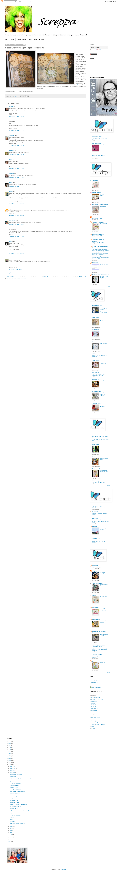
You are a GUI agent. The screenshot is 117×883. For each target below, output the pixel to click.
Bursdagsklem (103, 206)
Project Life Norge (96, 192)
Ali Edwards (95, 511)
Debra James (95, 607)
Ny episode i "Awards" (15, 781)
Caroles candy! (13, 796)
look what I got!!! (14, 787)
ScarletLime (94, 701)
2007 (10, 841)
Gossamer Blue (96, 538)
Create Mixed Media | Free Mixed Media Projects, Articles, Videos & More (100, 436)
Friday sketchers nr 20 (15, 798)
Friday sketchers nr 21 (15, 783)
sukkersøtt (78, 85)
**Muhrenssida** (96, 354)
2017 (10, 745)
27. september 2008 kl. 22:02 (16, 116)
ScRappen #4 (13, 776)
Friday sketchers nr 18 (15, 815)
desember (12, 766)
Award (11, 819)
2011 (10, 758)
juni (11, 830)
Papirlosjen (95, 262)
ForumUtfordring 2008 (15, 789)
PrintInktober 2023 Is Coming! (98, 482)
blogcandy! (12, 821)
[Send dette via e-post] (21, 96)
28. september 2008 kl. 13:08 (16, 177)
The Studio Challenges (98, 222)
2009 (10, 762)
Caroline (11, 173)
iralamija (94, 595)
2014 (10, 751)
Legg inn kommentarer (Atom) (19, 278)
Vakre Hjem (94, 721)
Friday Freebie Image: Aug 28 (98, 507)
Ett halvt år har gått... (104, 144)
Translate (102, 49)
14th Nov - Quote (103, 223)
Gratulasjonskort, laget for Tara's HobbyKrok (103, 394)
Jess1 (92, 719)
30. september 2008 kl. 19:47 (16, 236)
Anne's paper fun (96, 379)
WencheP (11, 150)
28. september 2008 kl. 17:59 (16, 215)
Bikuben (93, 703)
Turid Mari (11, 135)
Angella (11, 106)
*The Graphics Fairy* (97, 506)
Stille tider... (94, 156)
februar (12, 839)
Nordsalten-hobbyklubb (98, 234)
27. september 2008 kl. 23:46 (16, 145)
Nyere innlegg (9, 276)
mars (11, 837)
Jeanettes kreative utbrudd (98, 724)
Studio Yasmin (95, 360)
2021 (10, 741)
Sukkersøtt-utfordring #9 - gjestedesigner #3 (20, 778)
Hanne (11, 191)
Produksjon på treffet (15, 802)
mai (11, 832)
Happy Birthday (103, 380)
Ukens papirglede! (14, 800)
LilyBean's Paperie (97, 654)
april (11, 835)
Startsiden (45, 276)
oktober (12, 770)
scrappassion (95, 571)
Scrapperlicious (96, 619)
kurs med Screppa (21, 39)
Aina (92, 726)
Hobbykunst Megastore (97, 699)
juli (11, 828)
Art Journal (42, 39)
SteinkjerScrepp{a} (97, 136)
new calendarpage (14, 785)
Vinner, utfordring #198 (97, 235)
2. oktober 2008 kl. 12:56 (15, 269)
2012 (10, 756)
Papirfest (94, 526)
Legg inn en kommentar (13, 273)
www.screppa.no (96, 143)
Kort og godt (94, 708)
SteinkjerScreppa (32, 39)
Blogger (64, 869)
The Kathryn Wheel (97, 469)
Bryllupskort (102, 182)
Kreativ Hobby (94, 710)
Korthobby (94, 705)
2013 (10, 754)
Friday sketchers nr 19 (15, 806)
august (11, 826)
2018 (10, 743)
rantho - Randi (95, 317)
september (12, 772)
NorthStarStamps (95, 697)
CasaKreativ (94, 681)
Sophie (93, 728)
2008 (10, 764)
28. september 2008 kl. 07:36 (16, 154)
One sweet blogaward (15, 793)
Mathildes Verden (95, 717)
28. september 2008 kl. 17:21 (16, 203)
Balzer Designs (96, 481)
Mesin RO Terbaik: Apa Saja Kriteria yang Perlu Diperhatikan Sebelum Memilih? (104, 309)
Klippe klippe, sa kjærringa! (16, 813)
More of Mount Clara (96, 567)
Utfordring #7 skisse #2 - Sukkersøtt (18, 804)
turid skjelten (95, 372)
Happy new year (103, 343)
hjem (6, 39)
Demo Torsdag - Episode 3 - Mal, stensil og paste (103, 363)
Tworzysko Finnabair (97, 583)
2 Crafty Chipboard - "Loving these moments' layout (104, 636)
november (12, 768)
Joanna (11, 258)
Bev (93, 661)
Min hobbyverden (96, 391)
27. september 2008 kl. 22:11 (16, 130)
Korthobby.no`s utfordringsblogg (100, 274)
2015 (10, 749)
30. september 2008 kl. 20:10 (16, 253)
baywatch (12, 817)
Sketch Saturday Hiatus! (97, 218)
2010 (10, 760)
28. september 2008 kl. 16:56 (16, 186)
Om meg (12, 39)
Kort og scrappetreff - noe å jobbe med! (19, 810)
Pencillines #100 (14, 808)
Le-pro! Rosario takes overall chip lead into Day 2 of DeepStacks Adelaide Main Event (100, 649)
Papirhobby (94, 707)
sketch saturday (96, 217)
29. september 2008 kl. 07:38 (16, 224)
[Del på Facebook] (26, 96)
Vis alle (108, 286)
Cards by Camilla (96, 403)
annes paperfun (13, 208)
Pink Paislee (95, 518)
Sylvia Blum (12, 220)
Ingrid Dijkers (95, 444)
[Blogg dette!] (23, 96)
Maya (10, 241)
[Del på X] (25, 96)
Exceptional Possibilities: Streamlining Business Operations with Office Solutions (100, 541)
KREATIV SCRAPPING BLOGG (100, 204)
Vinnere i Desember (104, 264)
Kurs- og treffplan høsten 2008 (17, 791)
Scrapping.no (94, 682)
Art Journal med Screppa (98, 155)
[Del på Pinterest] (28, 96)
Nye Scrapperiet (96, 329)
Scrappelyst (95, 180)
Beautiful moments (97, 305)
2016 (10, 747)
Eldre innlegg (82, 276)
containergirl (94, 722)
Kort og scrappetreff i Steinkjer (17, 823)
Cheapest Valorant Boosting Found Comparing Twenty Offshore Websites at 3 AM (100, 521)
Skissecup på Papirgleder (16, 774)
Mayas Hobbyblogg (97, 342)
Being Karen (95, 565)
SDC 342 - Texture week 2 (98, 242)
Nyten (10, 159)
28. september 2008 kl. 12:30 (16, 168)
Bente (10, 182)
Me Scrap (94, 456)
